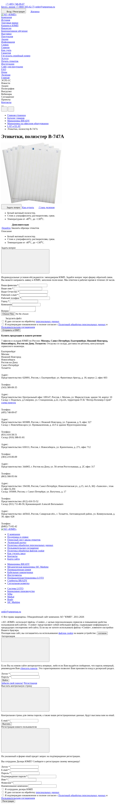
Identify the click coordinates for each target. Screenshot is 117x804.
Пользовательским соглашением (18, 327)
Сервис (5, 44)
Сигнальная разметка (18, 583)
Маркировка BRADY (18, 564)
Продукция (7, 36)
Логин (5, 673)
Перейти (6, 228)
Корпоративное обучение (14, 31)
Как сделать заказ (16, 553)
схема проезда (8, 402)
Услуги (5, 58)
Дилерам (5, 75)
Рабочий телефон (11, 298)
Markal (10, 596)
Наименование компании (14, 786)
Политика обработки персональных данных (30, 545)
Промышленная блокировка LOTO (25, 578)
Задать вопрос (13, 207)
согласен (102, 633)
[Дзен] (3, 609)
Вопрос (5, 311)
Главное (5, 47)
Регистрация (30, 683)
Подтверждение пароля (14, 776)
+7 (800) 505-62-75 (18, 6)
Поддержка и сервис (18, 537)
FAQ (3, 69)
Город (5, 301)
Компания (6, 17)
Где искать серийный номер (15, 55)
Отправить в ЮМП (11, 330)
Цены (4, 72)
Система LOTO (15, 588)
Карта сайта (13, 559)
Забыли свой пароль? (12, 683)
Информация (8, 42)
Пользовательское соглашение (23, 548)
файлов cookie (65, 633)
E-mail (5, 720)
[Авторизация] (4, 109)
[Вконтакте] (7, 609)
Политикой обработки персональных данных (82, 324)
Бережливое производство (21, 591)
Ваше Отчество (10, 291)
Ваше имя (7, 288)
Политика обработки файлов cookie (25, 550)
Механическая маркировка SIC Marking (27, 567)
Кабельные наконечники (20, 572)
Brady (10, 599)
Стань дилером (46, 207)
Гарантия (6, 53)
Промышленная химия (19, 569)
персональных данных (47, 321)
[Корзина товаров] (16, 109)
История (5, 20)
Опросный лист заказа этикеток (24, 539)
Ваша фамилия (9, 285)
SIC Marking (13, 602)
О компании (13, 534)
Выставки (6, 33)
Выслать (6, 724)
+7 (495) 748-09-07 (15, 4)
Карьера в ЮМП (9, 25)
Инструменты (14, 575)
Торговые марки (9, 22)
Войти (5, 680)
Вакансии (6, 28)
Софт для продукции (12, 66)
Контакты (6, 102)
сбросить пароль (28, 668)
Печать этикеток (9, 61)
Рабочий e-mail (9, 295)
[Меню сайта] (11, 109)
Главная (5, 77)
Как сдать (6, 50)
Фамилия (7, 782)
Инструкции (7, 64)
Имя (4, 779)
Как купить (28, 207)
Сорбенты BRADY (17, 580)
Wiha (9, 594)
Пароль (6, 677)
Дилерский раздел (16, 542)
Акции (4, 39)
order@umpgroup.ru (45, 6)
